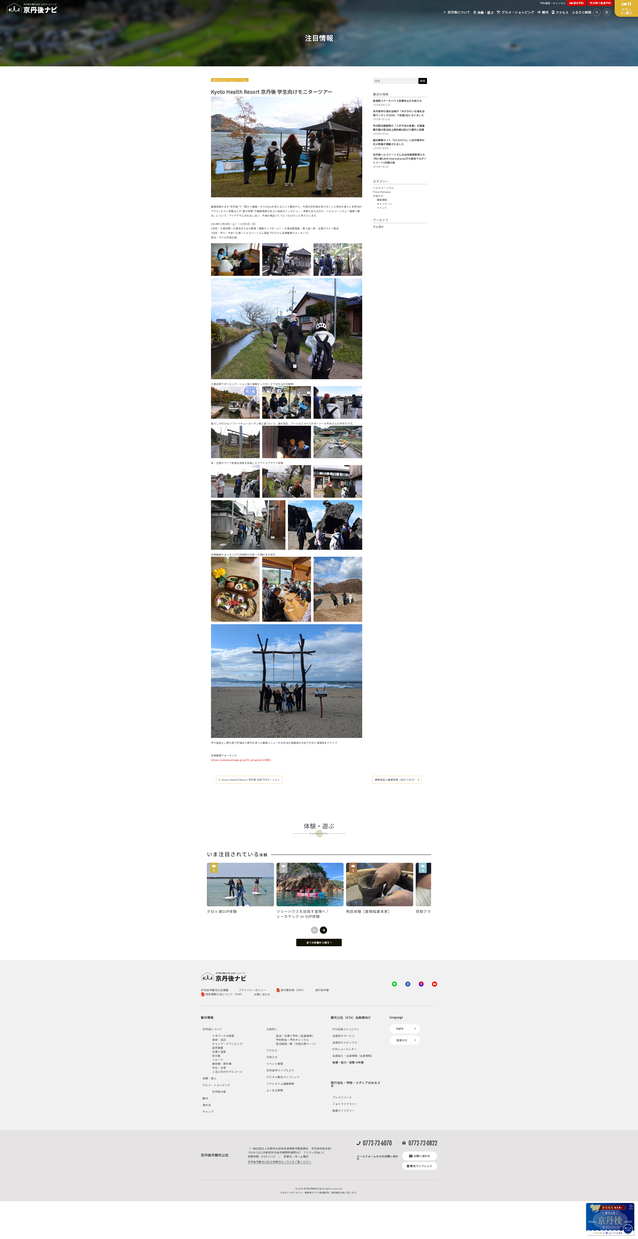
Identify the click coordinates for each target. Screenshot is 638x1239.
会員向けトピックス (344, 1042)
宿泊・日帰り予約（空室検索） (295, 1036)
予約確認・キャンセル (553, 3)
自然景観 (217, 1048)
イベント (382, 207)
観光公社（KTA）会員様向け (351, 1017)
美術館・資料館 (221, 1064)
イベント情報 (274, 1064)
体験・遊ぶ (209, 1078)
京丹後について (212, 1029)
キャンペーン (384, 203)
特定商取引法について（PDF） (224, 994)
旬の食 (216, 1056)
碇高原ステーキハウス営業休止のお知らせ (397, 100)
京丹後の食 (219, 1092)
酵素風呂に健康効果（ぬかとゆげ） (395, 779)
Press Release (382, 192)
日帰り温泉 (219, 1052)
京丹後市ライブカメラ (280, 1070)
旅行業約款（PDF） (293, 990)
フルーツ (217, 1060)
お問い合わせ (262, 994)
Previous (314, 930)
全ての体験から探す (318, 942)
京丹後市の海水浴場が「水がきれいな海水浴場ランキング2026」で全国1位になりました (399, 113)
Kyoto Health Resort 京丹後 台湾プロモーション (251, 779)
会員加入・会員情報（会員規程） (353, 1056)
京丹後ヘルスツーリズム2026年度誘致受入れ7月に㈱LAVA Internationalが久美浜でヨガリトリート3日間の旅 (399, 158)
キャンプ (208, 1111)
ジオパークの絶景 (223, 1036)
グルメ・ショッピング (216, 1085)
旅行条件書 (322, 990)
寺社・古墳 (219, 1068)
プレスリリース (342, 1097)
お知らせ (378, 195)
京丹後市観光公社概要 (214, 990)
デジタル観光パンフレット (283, 1077)
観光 (205, 1098)
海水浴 (207, 1105)
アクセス (271, 1050)
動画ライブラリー (343, 1110)
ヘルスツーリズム (237, 80)
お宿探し (272, 1029)
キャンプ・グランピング (227, 1044)
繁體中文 (402, 1040)
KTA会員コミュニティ (346, 1029)
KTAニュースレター (344, 1049)
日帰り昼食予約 (601, 3)
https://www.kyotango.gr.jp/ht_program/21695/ (241, 760)
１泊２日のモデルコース (227, 1072)
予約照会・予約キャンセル (292, 1040)
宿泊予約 (578, 3)
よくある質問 (274, 1090)
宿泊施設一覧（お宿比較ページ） (297, 1044)
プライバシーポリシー (252, 990)
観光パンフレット (421, 1166)
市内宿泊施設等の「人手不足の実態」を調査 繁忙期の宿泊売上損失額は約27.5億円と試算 (400, 127)
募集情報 (382, 199)
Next (323, 930)
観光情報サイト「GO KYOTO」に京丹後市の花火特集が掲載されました (399, 142)
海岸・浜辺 (219, 1040)
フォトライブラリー (344, 1104)
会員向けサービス (343, 1036)
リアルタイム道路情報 (280, 1084)
